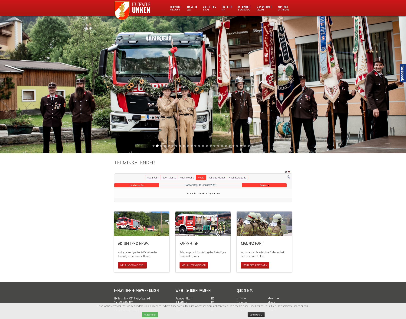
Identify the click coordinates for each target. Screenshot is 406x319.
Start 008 (241, 146)
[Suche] (288, 176)
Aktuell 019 (214, 146)
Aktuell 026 (203, 146)
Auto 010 (218, 146)
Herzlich (175, 8)
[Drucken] (286, 171)
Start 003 (249, 146)
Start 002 (226, 146)
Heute (201, 177)
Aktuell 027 (199, 146)
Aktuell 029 (195, 146)
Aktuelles (209, 8)
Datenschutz (256, 314)
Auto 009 (233, 146)
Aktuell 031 (184, 146)
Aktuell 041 (173, 146)
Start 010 (222, 146)
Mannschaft (264, 8)
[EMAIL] (289, 171)
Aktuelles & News (133, 243)
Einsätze (192, 8)
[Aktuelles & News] (141, 224)
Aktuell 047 (157, 145)
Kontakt (283, 8)
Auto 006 (237, 146)
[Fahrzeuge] (203, 224)
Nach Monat (169, 177)
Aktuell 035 (180, 146)
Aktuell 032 (188, 146)
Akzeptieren (150, 314)
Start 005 (245, 146)
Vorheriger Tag (137, 185)
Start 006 (253, 146)
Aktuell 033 (192, 146)
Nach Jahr (152, 177)
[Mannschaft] (264, 224)
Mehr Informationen (132, 265)
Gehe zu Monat (216, 177)
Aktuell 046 (154, 146)
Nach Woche (187, 177)
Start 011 (161, 146)
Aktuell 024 (211, 146)
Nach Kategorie (237, 177)
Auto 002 (230, 146)
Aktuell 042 (176, 146)
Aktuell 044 (165, 146)
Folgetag (263, 185)
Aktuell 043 (169, 146)
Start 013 (207, 146)
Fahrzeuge (244, 8)
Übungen (227, 8)
